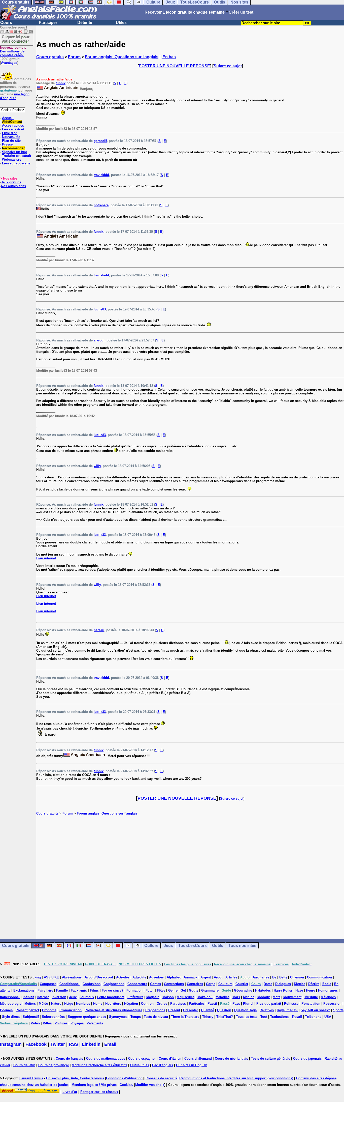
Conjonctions (114, 984)
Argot (218, 977)
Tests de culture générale (270, 1058)
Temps (135, 1017)
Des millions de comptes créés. (13, 51)
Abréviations (72, 977)
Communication (319, 977)
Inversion (59, 997)
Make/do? (205, 997)
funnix (60, 83)
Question (224, 1010)
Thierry (207, 1017)
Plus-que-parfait (268, 1003)
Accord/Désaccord (99, 977)
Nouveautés (11, 137)
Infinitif (28, 997)
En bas (169, 57)
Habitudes (263, 990)
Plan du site (11, 140)
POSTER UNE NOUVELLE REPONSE (174, 66)
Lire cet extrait (13, 129)
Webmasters (11, 159)
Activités (122, 977)
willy (97, 466)
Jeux (168, 945)
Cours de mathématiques (105, 1058)
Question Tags (245, 1010)
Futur (150, 990)
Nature (56, 1003)
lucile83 (100, 309)
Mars (236, 997)
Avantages (9, 63)
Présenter (190, 1010)
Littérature (135, 997)
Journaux (87, 997)
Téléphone (313, 1017)
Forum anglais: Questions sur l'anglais (121, 57)
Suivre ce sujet (228, 66)
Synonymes (118, 1017)
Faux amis (79, 990)
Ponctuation (310, 1003)
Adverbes (156, 977)
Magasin (152, 997)
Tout (263, 1017)
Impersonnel (10, 997)
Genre (173, 990)
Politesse (291, 1003)
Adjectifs (139, 977)
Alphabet (174, 977)
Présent (174, 1010)
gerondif (100, 141)
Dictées (299, 984)
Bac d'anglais (162, 1065)
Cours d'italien (170, 1058)
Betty (283, 977)
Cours (6, 22)
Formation (134, 990)
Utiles (121, 22)
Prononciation (70, 1010)
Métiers (30, 1003)
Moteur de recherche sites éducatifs (99, 1065)
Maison (168, 997)
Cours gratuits (50, 57)
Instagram (11, 1044)
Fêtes (161, 990)
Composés (48, 984)
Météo (43, 1003)
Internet (43, 997)
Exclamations (24, 990)
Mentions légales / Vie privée (94, 1085)
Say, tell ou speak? (315, 1010)
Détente (84, 22)
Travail (297, 1017)
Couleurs (225, 984)
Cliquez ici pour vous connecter (15, 39)
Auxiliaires (261, 977)
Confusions (91, 984)
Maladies (222, 997)
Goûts (193, 990)
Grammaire (210, 990)
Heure (310, 990)
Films (94, 990)
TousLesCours (192, 945)
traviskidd (101, 175)
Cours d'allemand (198, 1058)
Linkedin (91, 1044)
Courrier (241, 984)
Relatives (267, 1010)
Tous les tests (246, 1017)
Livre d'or (9, 133)
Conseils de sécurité (161, 1078)
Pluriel (248, 1003)
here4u (99, 630)
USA (327, 1017)
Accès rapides (13, 125)
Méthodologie (10, 1003)
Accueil (8, 118)
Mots (276, 997)
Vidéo (35, 1023)
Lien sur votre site (16, 163)
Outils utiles (139, 1065)
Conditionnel (69, 984)
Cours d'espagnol (142, 1058)
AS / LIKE (51, 977)
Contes (155, 984)
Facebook (36, 1044)
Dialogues (283, 984)
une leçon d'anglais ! (14, 96)
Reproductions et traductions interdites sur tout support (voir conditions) (236, 1078)
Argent (205, 977)
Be (274, 977)
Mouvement (292, 997)
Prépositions (155, 1010)
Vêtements (95, 1023)
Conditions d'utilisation (124, 1078)
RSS (73, 1044)
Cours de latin (24, 1065)
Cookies (126, 1085)
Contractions (174, 984)
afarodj (99, 340)
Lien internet (46, 558)
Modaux (263, 997)
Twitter (57, 1044)
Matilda (248, 997)
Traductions (279, 1017)
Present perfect (27, 1010)
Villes (47, 1023)
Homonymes (328, 990)
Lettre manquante (110, 997)
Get (183, 990)
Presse (7, 144)
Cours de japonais (307, 1058)
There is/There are (185, 1017)
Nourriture (113, 1003)
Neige (68, 1003)
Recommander (13, 148)
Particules (196, 1003)
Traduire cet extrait (16, 156)
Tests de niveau (156, 1017)
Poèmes (6, 1010)
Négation (131, 1003)
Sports (338, 1010)
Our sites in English (191, 1065)
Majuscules (185, 997)
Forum (74, 57)
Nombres (83, 1003)
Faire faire (45, 990)
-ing (38, 977)
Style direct (11, 1017)
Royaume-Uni (287, 1010)
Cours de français (69, 1058)
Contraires (195, 984)
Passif (212, 1003)
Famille (62, 990)
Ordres (162, 1003)
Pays (236, 1003)
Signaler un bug (14, 152)
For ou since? (112, 990)
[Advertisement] (190, 877)
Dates (268, 984)
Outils (217, 945)
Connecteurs (137, 984)
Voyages (77, 1023)
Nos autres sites (13, 186)
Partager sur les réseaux (99, 1092)
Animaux (190, 977)
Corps (210, 984)
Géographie (243, 990)
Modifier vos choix (149, 1085)
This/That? (224, 1017)
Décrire (313, 984)
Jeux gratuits (11, 182)
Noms (97, 1003)
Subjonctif (31, 1017)
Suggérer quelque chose (87, 1017)
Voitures (61, 1023)
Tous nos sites (242, 945)
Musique (311, 997)
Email (110, 1044)
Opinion (147, 1003)
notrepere (101, 205)
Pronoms (49, 1010)
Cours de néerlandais (231, 1058)
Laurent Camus (31, 1078)
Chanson (297, 977)
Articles (231, 977)
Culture (151, 945)
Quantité (207, 1010)
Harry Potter (283, 990)
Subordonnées (53, 1017)
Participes (178, 1003)
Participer (48, 22)
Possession (332, 1003)
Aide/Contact (12, 122)
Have (299, 990)
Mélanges (328, 997)
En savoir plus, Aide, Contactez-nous (75, 1078)
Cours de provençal (53, 1065)
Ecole (326, 984)
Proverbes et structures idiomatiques (113, 1010)
